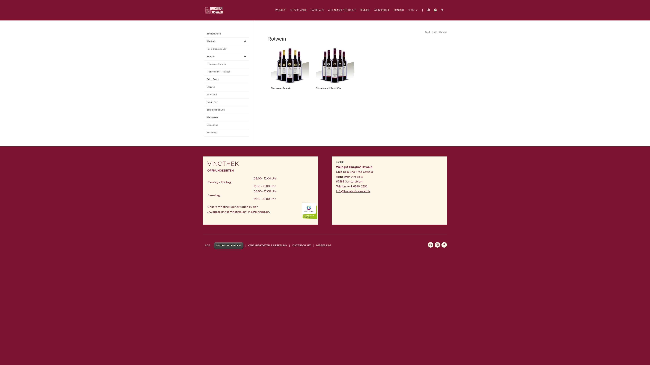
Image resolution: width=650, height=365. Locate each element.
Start (427, 32)
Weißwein (211, 41)
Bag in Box (212, 102)
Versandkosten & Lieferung (267, 245)
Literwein (211, 87)
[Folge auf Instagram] (437, 245)
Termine (365, 10)
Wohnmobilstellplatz (342, 10)
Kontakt (399, 10)
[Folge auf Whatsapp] (430, 245)
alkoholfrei (212, 94)
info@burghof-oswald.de (353, 191)
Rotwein (211, 56)
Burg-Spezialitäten (216, 109)
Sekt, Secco (213, 79)
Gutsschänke (298, 10)
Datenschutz (301, 245)
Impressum (323, 245)
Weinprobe (212, 132)
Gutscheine (212, 125)
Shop (411, 10)
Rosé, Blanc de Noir (216, 49)
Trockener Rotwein (217, 64)
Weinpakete (212, 117)
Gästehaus (317, 10)
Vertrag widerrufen (229, 245)
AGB (207, 245)
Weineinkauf (381, 10)
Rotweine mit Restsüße (219, 71)
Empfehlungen (214, 33)
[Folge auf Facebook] (444, 245)
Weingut (280, 10)
